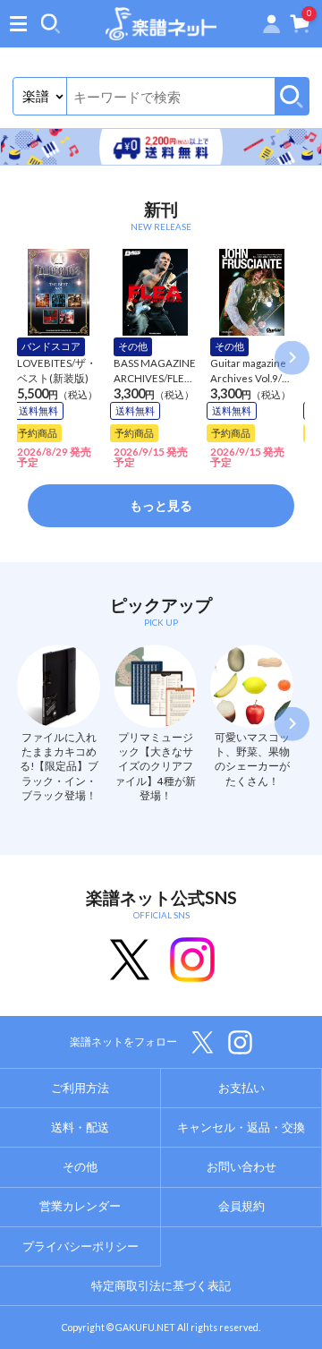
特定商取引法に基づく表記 (161, 1285)
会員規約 (241, 1206)
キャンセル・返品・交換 (241, 1127)
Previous (30, 358)
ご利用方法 (80, 1087)
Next (292, 358)
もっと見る (161, 505)
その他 (80, 1166)
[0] (300, 26)
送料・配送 (80, 1127)
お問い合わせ (241, 1166)
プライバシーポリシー (80, 1246)
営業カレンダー (80, 1206)
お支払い (241, 1087)
